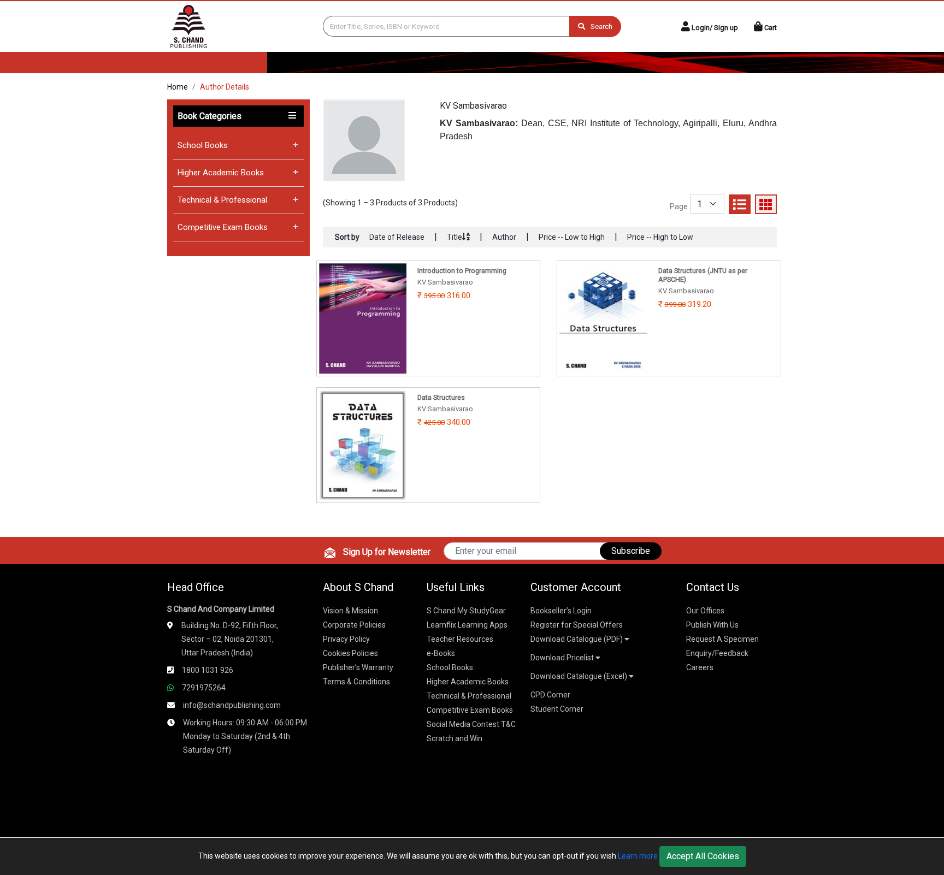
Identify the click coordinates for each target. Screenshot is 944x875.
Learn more (638, 856)
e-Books (441, 653)
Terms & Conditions (356, 681)
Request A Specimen (722, 639)
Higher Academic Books (221, 173)
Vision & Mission (350, 610)
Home (177, 86)
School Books (203, 145)
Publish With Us (712, 624)
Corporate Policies (354, 624)
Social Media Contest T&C (471, 724)
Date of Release (396, 237)
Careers (699, 667)
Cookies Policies (350, 653)
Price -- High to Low (660, 237)
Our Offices (705, 610)
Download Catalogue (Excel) (579, 676)
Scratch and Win (454, 738)
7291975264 (204, 687)
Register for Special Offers (576, 624)
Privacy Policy (346, 639)
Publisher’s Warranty (358, 667)
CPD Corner (550, 694)
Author (504, 237)
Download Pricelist (562, 657)
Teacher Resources (460, 639)
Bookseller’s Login (561, 610)
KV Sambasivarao (473, 105)
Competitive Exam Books (223, 227)
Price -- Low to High (572, 237)
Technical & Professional (222, 200)
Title (454, 237)
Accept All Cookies (702, 856)
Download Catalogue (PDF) (577, 639)
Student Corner (556, 709)
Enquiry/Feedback (717, 653)
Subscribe (630, 551)
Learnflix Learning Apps (467, 624)
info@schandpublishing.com (232, 705)
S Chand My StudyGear (466, 610)
